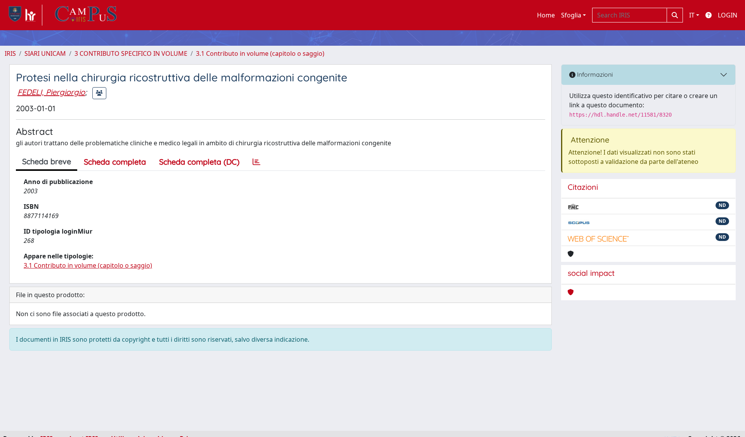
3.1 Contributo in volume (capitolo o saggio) (260, 53)
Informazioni (594, 74)
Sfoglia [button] (571, 15)
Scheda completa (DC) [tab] (199, 162)
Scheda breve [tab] (46, 161)
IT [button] (692, 15)
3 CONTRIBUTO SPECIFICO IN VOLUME (130, 53)
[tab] (256, 162)
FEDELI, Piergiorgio (51, 92)
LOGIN (727, 15)
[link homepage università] (86, 15)
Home (546, 15)
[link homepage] (23, 15)
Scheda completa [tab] (115, 162)
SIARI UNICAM (45, 53)
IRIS (10, 53)
